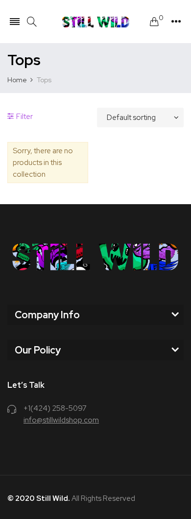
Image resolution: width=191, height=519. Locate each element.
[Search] (32, 22)
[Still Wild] (95, 22)
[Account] (176, 21)
